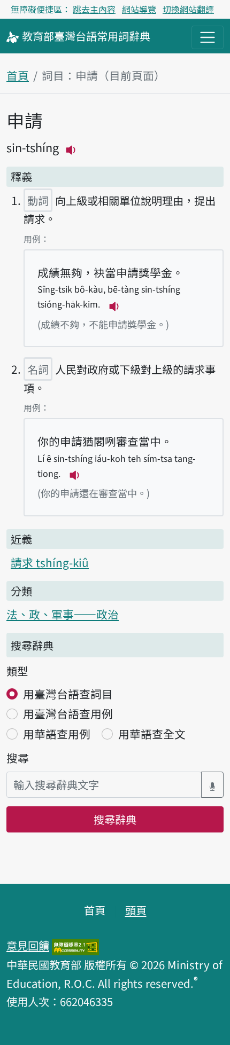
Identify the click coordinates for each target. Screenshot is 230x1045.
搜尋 (17, 758)
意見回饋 (27, 945)
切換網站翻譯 (188, 9)
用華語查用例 (56, 734)
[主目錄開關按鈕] (207, 37)
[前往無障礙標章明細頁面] (75, 945)
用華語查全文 (152, 734)
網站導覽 (139, 9)
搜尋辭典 (115, 819)
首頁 (17, 75)
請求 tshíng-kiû (50, 562)
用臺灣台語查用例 (68, 713)
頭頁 (136, 910)
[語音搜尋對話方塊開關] (212, 785)
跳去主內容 (94, 9)
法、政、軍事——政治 (62, 614)
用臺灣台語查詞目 (68, 694)
